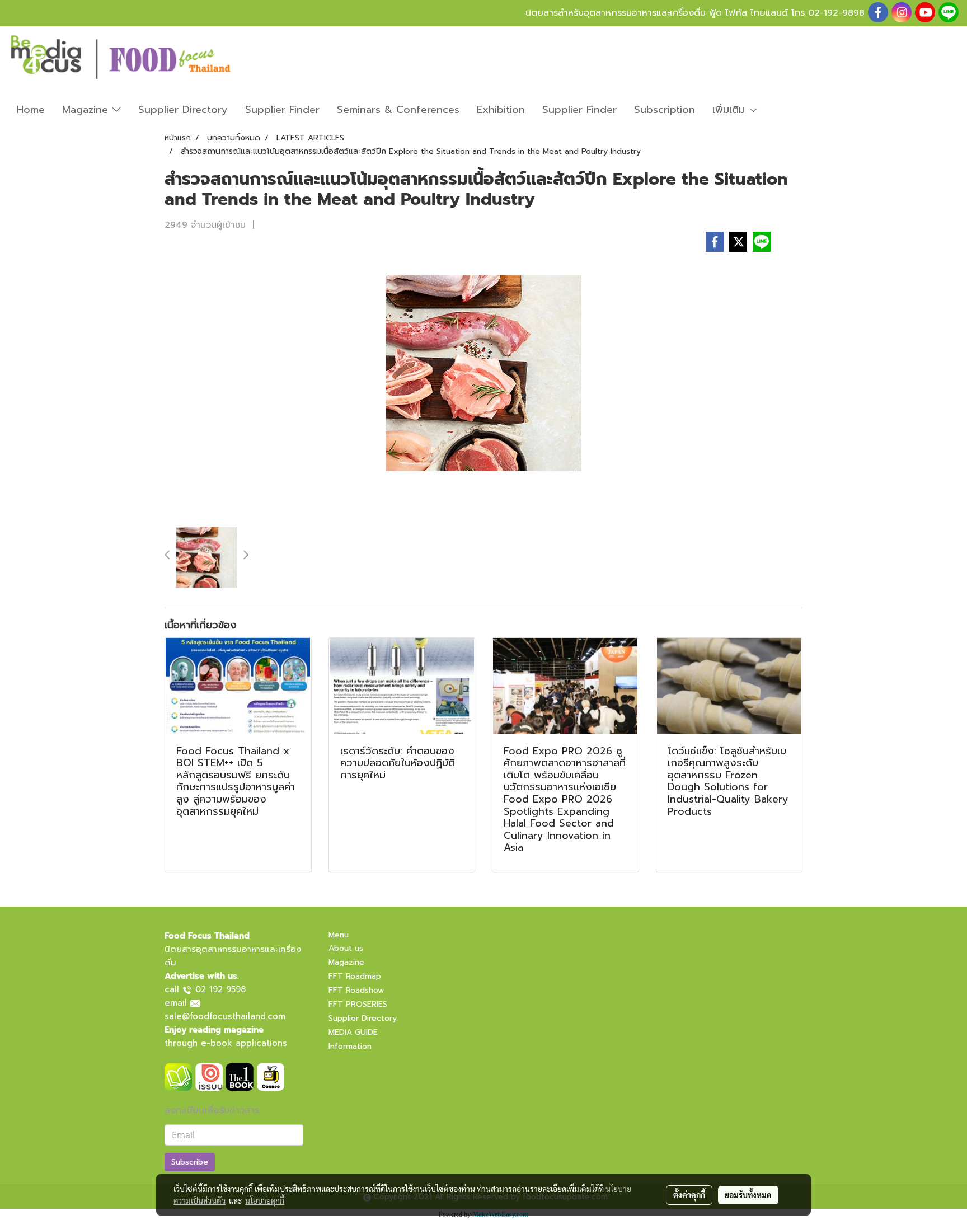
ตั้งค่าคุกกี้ (689, 1195)
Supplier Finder (282, 110)
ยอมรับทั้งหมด (748, 1195)
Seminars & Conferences (398, 110)
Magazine (87, 110)
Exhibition (501, 110)
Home (31, 110)
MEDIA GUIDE (353, 1032)
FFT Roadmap (354, 976)
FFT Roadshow (356, 990)
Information (350, 1046)
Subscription (664, 110)
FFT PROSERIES (357, 1004)
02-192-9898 (836, 13)
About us (345, 948)
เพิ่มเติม (730, 110)
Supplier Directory (183, 110)
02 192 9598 (220, 989)
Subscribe (189, 1162)
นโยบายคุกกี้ (264, 1200)
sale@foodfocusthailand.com (225, 1016)
